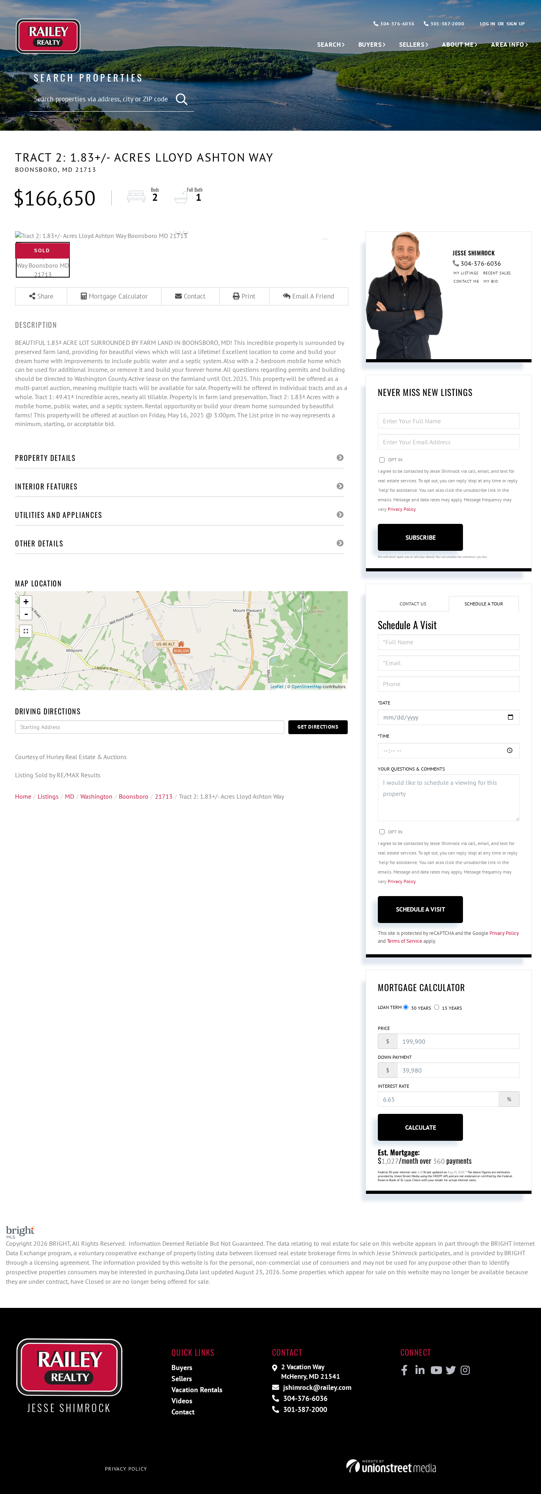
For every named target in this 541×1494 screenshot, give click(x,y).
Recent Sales (497, 273)
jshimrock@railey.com (316, 1387)
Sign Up (516, 24)
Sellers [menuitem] (412, 44)
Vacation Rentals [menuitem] (197, 1389)
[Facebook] (404, 1370)
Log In (487, 24)
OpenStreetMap (306, 686)
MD (69, 796)
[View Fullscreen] (26, 631)
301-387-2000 (446, 24)
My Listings (465, 273)
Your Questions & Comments (411, 769)
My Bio (491, 281)
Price (384, 1028)
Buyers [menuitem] (370, 44)
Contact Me (466, 281)
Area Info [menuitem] (507, 44)
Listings (48, 796)
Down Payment (395, 1057)
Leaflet (277, 686)
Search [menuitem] (329, 44)
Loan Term (390, 1007)
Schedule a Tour (484, 604)
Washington (96, 796)
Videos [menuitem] (181, 1400)
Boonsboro (134, 796)
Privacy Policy (401, 509)
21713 (164, 796)
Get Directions (318, 726)
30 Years (420, 1008)
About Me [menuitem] (458, 44)
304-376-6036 (396, 24)
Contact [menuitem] (182, 1411)
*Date (384, 703)
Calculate (420, 1127)
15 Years (451, 1008)
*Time (383, 736)
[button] (182, 99)
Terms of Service (404, 941)
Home (23, 796)
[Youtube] (435, 1370)
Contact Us (413, 604)
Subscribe (421, 537)
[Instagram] (465, 1370)
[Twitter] (450, 1370)
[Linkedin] (419, 1370)
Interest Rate (393, 1086)
